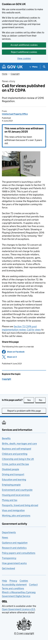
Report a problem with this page (24, 410)
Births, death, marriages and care (19, 443)
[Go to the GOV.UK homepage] (12, 66)
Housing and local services (16, 494)
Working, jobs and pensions (16, 515)
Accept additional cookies (24, 44)
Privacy (13, 580)
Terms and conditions (13, 588)
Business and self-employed (16, 448)
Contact (33, 584)
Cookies (24, 580)
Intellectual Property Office (15, 114)
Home (4, 74)
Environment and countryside (17, 489)
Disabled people (10, 469)
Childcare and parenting (14, 453)
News (5, 537)
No (42, 400)
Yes (30, 400)
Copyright (15, 74)
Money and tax (9, 500)
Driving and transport (13, 474)
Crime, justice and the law (15, 464)
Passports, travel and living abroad (20, 505)
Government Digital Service (16, 596)
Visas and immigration (13, 510)
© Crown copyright (24, 633)
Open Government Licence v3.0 (18, 609)
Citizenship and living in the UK (18, 458)
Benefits (6, 438)
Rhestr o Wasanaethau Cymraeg (18, 592)
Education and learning (14, 479)
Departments (9, 532)
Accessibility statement (14, 584)
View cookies (24, 58)
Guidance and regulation (15, 542)
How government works (14, 563)
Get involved (8, 568)
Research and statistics (14, 547)
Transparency (9, 558)
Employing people (11, 484)
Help (4, 580)
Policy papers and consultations (18, 552)
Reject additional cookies (24, 52)
